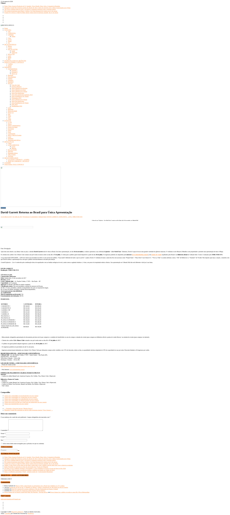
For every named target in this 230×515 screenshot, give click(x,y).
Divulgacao (26, 217)
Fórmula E (15, 72)
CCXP (10, 122)
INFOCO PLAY (9, 142)
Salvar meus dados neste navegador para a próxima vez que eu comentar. (23, 443)
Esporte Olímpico (16, 86)
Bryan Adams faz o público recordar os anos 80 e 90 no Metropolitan (69, 492)
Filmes (13, 36)
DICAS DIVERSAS (10, 44)
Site (2, 440)
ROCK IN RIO (12, 150)
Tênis (9, 116)
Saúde (13, 51)
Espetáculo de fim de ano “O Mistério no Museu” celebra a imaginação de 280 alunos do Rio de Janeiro (38, 487)
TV (9, 43)
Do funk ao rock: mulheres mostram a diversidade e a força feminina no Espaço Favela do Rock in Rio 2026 (35, 468)
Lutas (9, 107)
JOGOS (10, 83)
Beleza (10, 46)
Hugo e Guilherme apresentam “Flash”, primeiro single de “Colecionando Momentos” (28, 472)
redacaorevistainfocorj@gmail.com (10, 499)
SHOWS (10, 151)
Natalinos (10, 138)
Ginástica (10, 80)
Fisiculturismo (12, 77)
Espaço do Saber (12, 127)
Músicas (14, 148)
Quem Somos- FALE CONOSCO (14, 164)
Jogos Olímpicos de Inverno (19, 88)
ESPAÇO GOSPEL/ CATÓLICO (14, 62)
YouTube (10, 156)
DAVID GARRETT (52, 217)
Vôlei (9, 119)
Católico (10, 64)
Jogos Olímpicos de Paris (19, 90)
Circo (9, 38)
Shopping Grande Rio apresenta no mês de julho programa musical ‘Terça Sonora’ (28, 410)
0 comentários (34, 217)
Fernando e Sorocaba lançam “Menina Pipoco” (18, 408)
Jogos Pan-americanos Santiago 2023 (22, 95)
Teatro (10, 41)
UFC (9, 117)
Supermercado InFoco (14, 140)
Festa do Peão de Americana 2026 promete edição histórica (28, 490)
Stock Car (14, 73)
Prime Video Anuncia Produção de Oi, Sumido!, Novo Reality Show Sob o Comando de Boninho (32, 6)
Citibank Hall (42, 217)
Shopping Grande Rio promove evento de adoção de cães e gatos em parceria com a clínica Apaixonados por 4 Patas (37, 8)
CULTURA (7, 30)
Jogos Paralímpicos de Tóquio (20, 96)
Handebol (10, 82)
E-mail (3, 437)
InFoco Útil (11, 54)
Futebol (10, 78)
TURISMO (7, 163)
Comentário (4, 430)
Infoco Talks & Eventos (14, 135)
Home (6, 28)
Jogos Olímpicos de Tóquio (19, 91)
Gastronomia (11, 133)
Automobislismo (12, 69)
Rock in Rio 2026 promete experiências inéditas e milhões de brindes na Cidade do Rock (29, 470)
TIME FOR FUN (77, 217)
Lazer (9, 56)
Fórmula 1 (14, 70)
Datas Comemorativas (14, 125)
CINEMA (11, 35)
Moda (9, 57)
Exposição (11, 129)
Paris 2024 (15, 104)
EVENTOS (7, 120)
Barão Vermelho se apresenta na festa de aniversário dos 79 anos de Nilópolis (26, 467)
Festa (9, 132)
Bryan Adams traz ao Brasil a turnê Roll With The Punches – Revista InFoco (26, 492)
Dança (10, 124)
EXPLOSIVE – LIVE (65, 217)
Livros (10, 39)
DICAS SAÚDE (13, 49)
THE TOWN (12, 154)
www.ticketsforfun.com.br (17, 369)
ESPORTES (7, 67)
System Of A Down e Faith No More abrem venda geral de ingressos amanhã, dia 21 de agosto (31, 12)
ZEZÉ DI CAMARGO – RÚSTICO (18, 161)
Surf (9, 114)
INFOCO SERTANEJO (11, 158)
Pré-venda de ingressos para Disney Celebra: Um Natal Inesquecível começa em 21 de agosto (30, 11)
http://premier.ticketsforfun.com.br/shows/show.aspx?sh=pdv (18, 366)
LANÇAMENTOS (13, 145)
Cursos (10, 48)
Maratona (10, 109)
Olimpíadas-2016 (16, 98)
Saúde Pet (14, 52)
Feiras (9, 130)
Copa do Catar (16, 85)
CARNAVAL (12, 33)
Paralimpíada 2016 (17, 106)
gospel (10, 65)
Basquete (10, 75)
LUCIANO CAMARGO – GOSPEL (18, 159)
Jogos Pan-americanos (18, 93)
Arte (9, 31)
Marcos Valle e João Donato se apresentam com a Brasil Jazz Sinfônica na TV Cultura (40, 486)
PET (9, 59)
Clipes (10, 143)
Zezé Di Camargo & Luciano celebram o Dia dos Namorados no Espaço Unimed (35, 489)
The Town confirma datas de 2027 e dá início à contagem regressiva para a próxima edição (30, 9)
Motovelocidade (12, 111)
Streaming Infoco (13, 153)
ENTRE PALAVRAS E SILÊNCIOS (15, 60)
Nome (3, 433)
